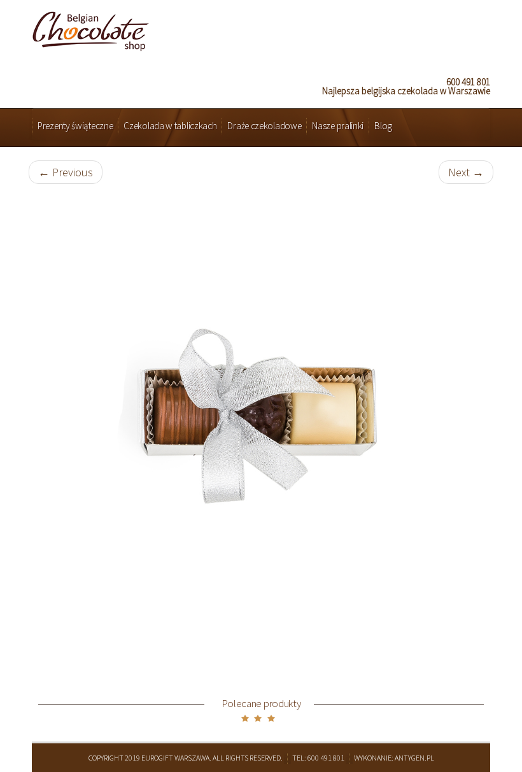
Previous (65, 172)
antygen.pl (414, 757)
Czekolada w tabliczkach (169, 126)
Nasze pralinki (337, 126)
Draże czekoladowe (264, 126)
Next (466, 172)
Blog (383, 126)
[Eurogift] (91, 27)
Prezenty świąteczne (75, 126)
